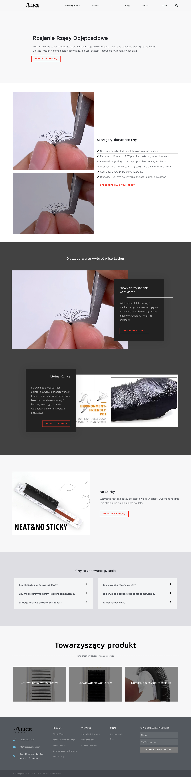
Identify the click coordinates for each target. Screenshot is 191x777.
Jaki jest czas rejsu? (115, 602)
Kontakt (145, 5)
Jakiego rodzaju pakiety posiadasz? (40, 602)
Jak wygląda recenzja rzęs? (119, 584)
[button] (176, 5)
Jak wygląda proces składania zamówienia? (129, 593)
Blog (127, 5)
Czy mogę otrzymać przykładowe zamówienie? (47, 593)
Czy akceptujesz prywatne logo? (38, 584)
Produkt (96, 5)
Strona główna (72, 5)
